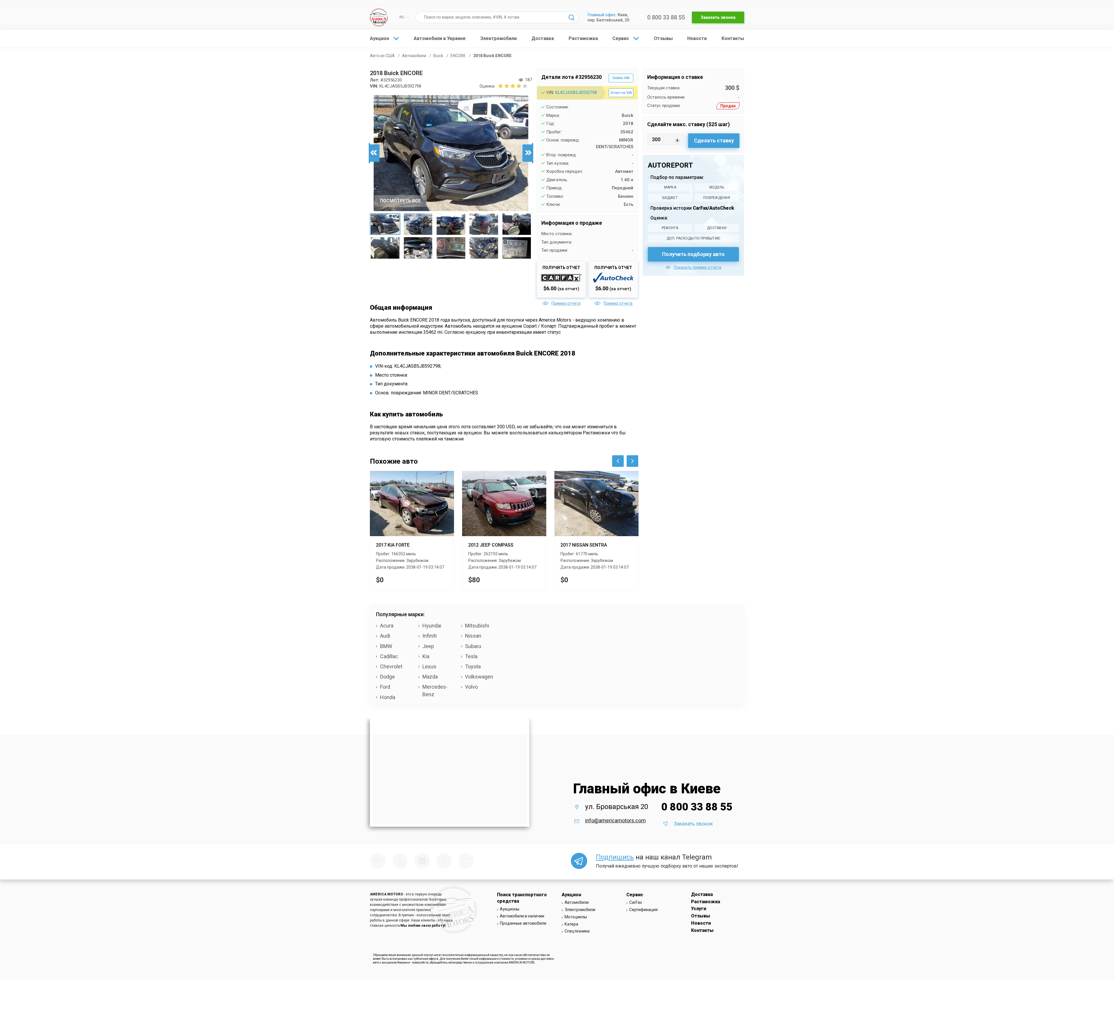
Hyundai (431, 626)
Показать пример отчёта (697, 267)
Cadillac (389, 656)
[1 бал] (501, 86)
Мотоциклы (576, 917)
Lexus (429, 666)
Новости (697, 38)
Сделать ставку (714, 140)
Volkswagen (479, 677)
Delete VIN (621, 78)
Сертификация (643, 909)
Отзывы (663, 38)
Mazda (430, 677)
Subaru (473, 646)
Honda (387, 697)
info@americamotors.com (615, 820)
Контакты (732, 38)
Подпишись (615, 857)
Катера (571, 924)
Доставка (542, 38)
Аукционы (509, 909)
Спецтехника (577, 931)
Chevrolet (391, 666)
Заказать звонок (718, 17)
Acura (386, 626)
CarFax (635, 902)
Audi (385, 636)
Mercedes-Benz (435, 690)
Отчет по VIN (621, 93)
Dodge (387, 677)
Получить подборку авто (693, 254)
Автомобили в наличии (522, 916)
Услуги (698, 908)
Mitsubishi (477, 626)
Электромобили (498, 38)
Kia (425, 656)
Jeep (428, 646)
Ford (385, 687)
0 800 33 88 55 (666, 17)
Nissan (473, 636)
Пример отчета (565, 303)
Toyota (473, 666)
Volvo (471, 687)
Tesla (471, 656)
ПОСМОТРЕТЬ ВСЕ (400, 201)
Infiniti (429, 636)
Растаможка (583, 38)
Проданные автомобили (523, 923)
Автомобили (577, 902)
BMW (386, 646)
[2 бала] (504, 86)
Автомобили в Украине (440, 38)
